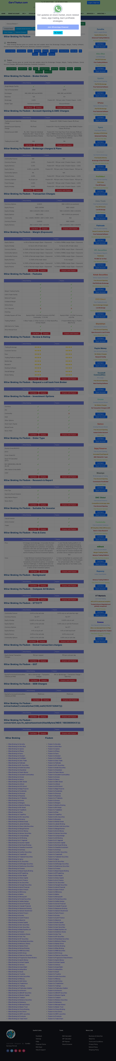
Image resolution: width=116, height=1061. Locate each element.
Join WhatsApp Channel (58, 27)
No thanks (58, 33)
